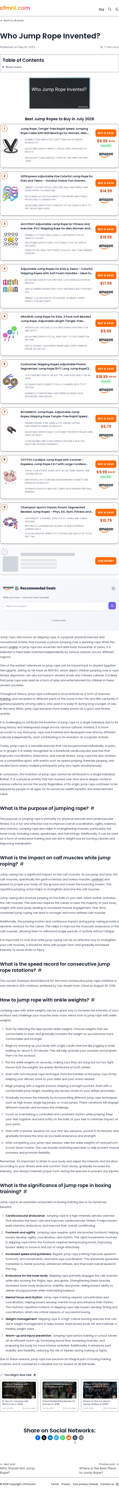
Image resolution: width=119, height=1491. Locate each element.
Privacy (65, 1484)
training (5, 699)
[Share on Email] (81, 1437)
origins (13, 647)
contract (97, 879)
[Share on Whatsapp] (62, 1437)
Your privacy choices (85, 1484)
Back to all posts (14, 20)
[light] (117, 9)
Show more (13, 67)
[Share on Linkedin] (50, 1437)
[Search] (110, 9)
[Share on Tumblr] (75, 1437)
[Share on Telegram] (56, 1437)
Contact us (107, 1484)
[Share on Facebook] (37, 1437)
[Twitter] (117, 1484)
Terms (55, 1484)
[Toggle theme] (113, 588)
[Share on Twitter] (44, 1437)
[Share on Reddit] (68, 1437)
